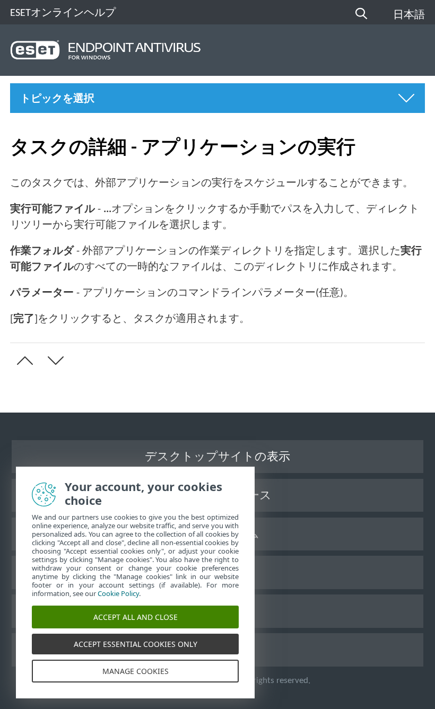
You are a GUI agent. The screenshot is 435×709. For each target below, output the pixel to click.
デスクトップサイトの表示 (217, 457)
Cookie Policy (118, 593)
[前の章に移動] (23, 360)
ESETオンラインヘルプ (63, 13)
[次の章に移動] (53, 360)
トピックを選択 (57, 99)
